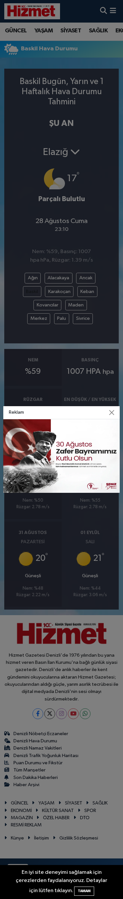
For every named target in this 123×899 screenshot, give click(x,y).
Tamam (84, 891)
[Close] (111, 412)
